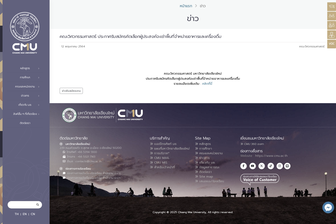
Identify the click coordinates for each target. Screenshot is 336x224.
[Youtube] (252, 166)
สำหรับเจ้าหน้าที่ (164, 167)
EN (25, 214)
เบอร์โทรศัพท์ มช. (165, 144)
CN (33, 214)
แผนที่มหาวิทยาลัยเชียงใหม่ (171, 148)
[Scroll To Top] (329, 219)
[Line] (287, 166)
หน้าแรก (186, 6)
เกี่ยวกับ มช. (206, 162)
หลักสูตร (204, 144)
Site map (205, 176)
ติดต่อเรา (25, 123)
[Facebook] (243, 166)
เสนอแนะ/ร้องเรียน (211, 181)
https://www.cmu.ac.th (271, 155)
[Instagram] (279, 166)
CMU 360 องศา (253, 144)
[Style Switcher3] (331, 6)
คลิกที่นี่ (207, 83)
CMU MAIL (161, 158)
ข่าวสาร (204, 158)
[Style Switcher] (331, 16)
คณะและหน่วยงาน (210, 153)
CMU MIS (160, 162)
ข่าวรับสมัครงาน (71, 91)
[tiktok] (271, 166)
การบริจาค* (161, 153)
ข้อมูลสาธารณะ (208, 167)
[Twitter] (261, 166)
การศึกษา (205, 148)
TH (17, 214)
